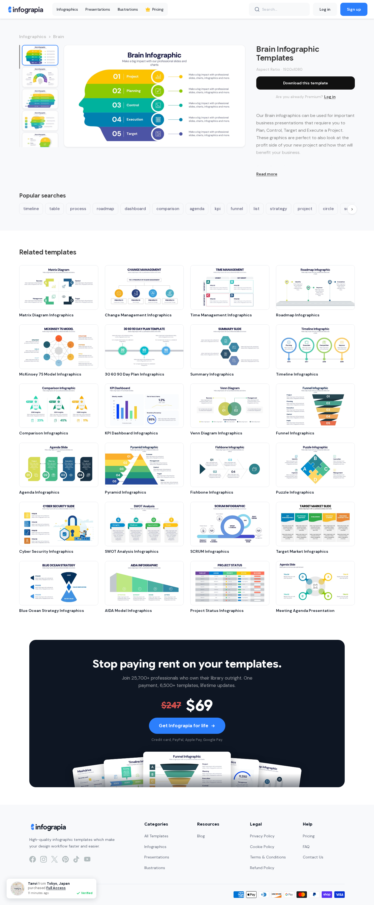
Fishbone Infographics (211, 492)
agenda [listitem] (197, 208)
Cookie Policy (262, 846)
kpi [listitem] (217, 208)
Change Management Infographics (138, 315)
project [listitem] (305, 208)
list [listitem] (257, 208)
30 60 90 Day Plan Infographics (134, 374)
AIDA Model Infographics (128, 610)
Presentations (97, 9)
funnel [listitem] (237, 208)
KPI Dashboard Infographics (131, 433)
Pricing (157, 9)
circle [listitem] (328, 208)
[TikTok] (76, 859)
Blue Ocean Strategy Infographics (51, 610)
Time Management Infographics (221, 315)
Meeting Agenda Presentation (305, 610)
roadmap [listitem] (105, 208)
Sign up (354, 9)
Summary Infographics (212, 374)
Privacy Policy (262, 836)
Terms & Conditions (268, 857)
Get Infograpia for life (183, 726)
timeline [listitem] (31, 208)
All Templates (156, 836)
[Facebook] (32, 859)
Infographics (67, 9)
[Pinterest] (65, 859)
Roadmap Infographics (298, 315)
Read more (266, 173)
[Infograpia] (25, 9)
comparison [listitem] (167, 208)
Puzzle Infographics (295, 492)
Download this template (305, 83)
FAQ (306, 846)
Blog (201, 836)
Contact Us (313, 857)
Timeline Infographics (297, 374)
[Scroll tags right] (352, 209)
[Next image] (235, 95)
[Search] (257, 9)
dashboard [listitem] (135, 208)
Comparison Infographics (43, 433)
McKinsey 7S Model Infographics (50, 374)
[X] (54, 859)
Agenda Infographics (39, 492)
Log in (325, 9)
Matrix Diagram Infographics (46, 315)
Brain (58, 36)
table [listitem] (54, 208)
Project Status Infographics (217, 610)
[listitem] (40, 55)
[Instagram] (43, 859)
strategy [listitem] (278, 208)
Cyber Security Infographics (46, 551)
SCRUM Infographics (209, 551)
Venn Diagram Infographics (216, 433)
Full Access (56, 888)
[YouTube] (87, 859)
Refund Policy (262, 867)
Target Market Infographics (302, 551)
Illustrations (128, 9)
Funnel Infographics (295, 433)
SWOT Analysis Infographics (132, 551)
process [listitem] (78, 208)
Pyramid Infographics (125, 492)
